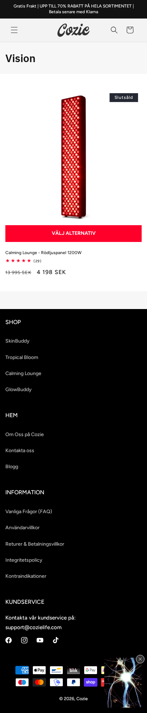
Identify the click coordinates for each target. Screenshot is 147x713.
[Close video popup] (140, 659)
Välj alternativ (74, 233)
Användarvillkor (22, 528)
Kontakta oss (19, 450)
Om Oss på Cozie (24, 434)
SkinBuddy (17, 341)
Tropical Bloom (21, 357)
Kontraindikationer (25, 576)
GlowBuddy (18, 389)
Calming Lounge (23, 373)
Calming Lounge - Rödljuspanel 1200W (43, 252)
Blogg (11, 467)
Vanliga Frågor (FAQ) (28, 512)
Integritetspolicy (23, 560)
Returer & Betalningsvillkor (34, 544)
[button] (14, 30)
